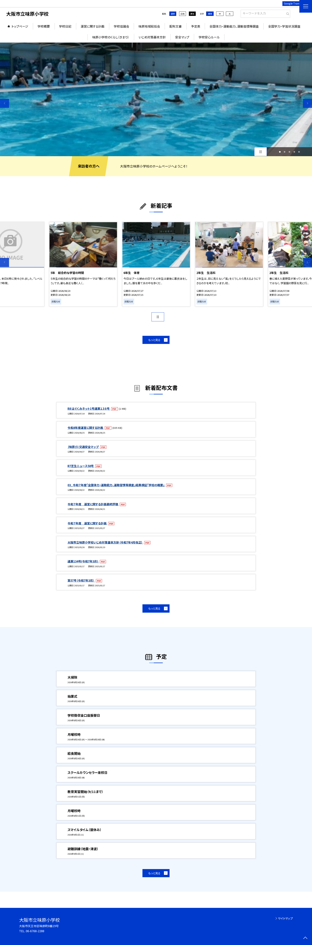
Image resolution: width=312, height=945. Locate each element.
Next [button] (307, 103)
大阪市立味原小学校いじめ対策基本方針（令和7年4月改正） (105, 542)
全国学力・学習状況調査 (284, 26)
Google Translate (294, 3)
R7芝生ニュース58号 (81, 466)
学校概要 (44, 26)
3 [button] (289, 151)
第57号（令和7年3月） (81, 580)
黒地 (192, 13)
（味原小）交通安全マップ (83, 447)
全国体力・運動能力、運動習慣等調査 (234, 26)
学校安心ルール (209, 37)
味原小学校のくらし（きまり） (110, 37)
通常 (173, 13)
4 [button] (294, 151)
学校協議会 (121, 26)
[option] (156, 99)
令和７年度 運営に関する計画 (87, 523)
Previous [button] (4, 103)
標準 (210, 13)
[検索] (287, 13)
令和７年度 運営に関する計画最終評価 (93, 504)
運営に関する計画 (92, 26)
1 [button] (280, 151)
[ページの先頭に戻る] (305, 938)
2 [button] (284, 151)
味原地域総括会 (149, 26)
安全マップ (182, 37)
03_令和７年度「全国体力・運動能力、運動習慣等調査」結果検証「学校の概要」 (116, 485)
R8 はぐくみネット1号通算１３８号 (89, 408)
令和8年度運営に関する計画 (86, 427)
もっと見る (154, 340)
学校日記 (65, 26)
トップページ (20, 26)
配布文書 (175, 26)
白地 (183, 13)
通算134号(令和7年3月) (83, 561)
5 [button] (299, 151)
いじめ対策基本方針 (152, 37)
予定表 (195, 26)
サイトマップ (285, 918)
